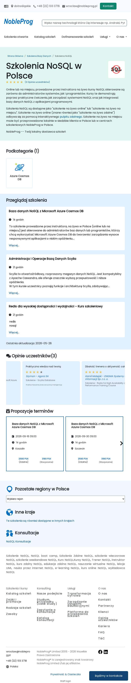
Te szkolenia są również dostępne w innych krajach (40, 521)
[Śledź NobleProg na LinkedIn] (106, 652)
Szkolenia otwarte (16, 37)
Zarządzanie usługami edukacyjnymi (78, 604)
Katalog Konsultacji (45, 619)
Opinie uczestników (108, 619)
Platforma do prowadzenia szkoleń (78, 614)
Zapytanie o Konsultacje (46, 611)
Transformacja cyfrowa (79, 594)
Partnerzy (106, 606)
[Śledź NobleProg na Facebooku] (100, 652)
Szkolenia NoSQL (63, 56)
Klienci (103, 612)
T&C (101, 638)
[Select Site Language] (6, 6)
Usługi (104, 37)
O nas (121, 37)
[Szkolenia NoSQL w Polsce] (21, 21)
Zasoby (12, 614)
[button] (121, 443)
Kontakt (108, 6)
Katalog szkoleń (44, 37)
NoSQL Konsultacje (18, 541)
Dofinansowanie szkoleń (78, 37)
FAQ (101, 632)
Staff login (65, 681)
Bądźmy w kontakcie (108, 676)
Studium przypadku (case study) (47, 602)
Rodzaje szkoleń (18, 608)
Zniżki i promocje (13, 601)
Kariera (104, 626)
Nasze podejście (49, 593)
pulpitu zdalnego (71, 117)
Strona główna (15, 56)
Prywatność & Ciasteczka (65, 674)
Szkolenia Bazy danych (39, 56)
